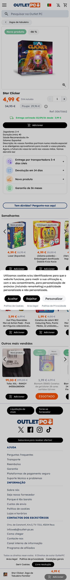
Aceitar (13, 298)
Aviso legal (32, 306)
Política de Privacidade (54, 306)
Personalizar (53, 298)
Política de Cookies (14, 306)
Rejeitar (31, 298)
